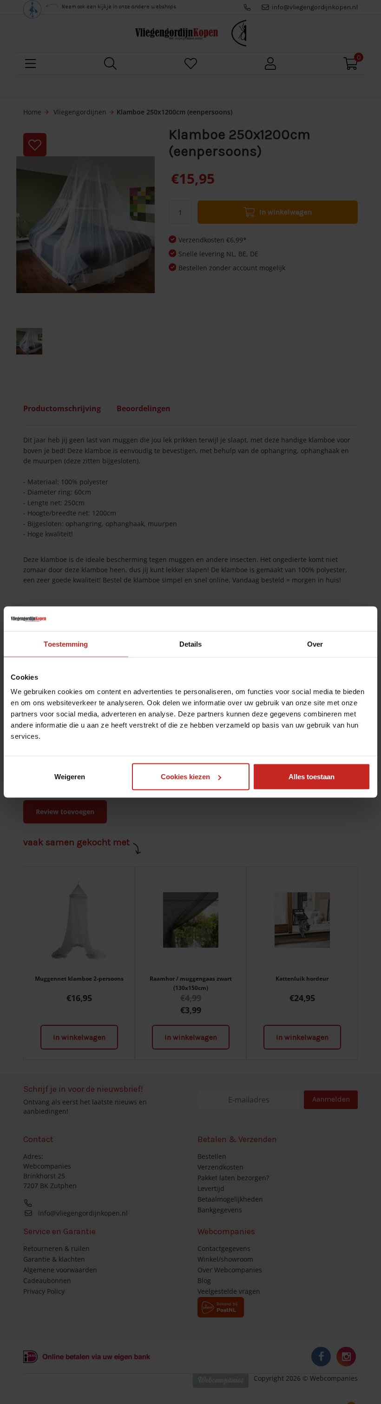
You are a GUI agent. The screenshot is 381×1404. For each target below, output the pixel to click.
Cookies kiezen (185, 777)
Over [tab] (315, 644)
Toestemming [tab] (66, 644)
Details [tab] (190, 644)
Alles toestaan (312, 777)
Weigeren (69, 777)
